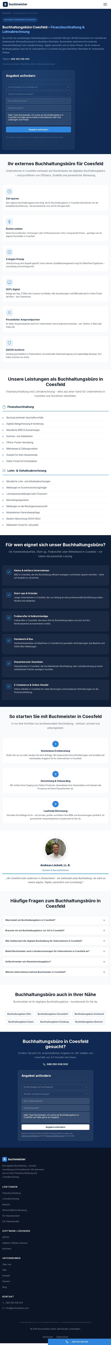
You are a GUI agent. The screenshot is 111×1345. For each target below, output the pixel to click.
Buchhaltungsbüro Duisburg (54, 1022)
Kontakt (6, 1275)
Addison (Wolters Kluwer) (15, 1243)
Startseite (6, 13)
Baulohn (6, 1204)
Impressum (48, 1337)
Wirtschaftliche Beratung (14, 1210)
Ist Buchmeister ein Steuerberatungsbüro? (28, 961)
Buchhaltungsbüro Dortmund (89, 1014)
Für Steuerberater (11, 1215)
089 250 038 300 (20, 59)
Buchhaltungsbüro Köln (19, 1014)
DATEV (5, 1237)
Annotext (6, 1248)
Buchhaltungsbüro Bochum (89, 1022)
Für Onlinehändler (10, 1221)
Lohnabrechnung (10, 1198)
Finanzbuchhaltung (21, 407)
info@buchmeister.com (17, 1308)
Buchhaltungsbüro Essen (21, 1022)
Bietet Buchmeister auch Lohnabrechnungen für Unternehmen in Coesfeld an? (47, 951)
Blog (4, 1287)
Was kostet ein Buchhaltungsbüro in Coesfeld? (30, 920)
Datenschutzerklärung (15, 145)
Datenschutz (62, 1337)
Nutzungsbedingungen (39, 145)
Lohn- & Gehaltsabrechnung (27, 470)
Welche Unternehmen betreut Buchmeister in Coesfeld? (35, 972)
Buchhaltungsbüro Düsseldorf (53, 1014)
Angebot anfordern (38, 129)
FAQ (4, 1270)
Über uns (6, 1264)
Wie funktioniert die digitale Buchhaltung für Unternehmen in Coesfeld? (43, 941)
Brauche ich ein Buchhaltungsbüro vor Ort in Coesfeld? (34, 930)
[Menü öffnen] (105, 4)
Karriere (6, 1281)
